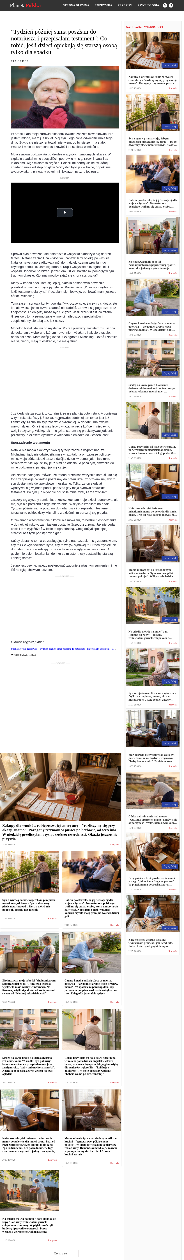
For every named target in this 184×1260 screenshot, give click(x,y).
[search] (171, 5)
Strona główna (76, 5)
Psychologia (148, 5)
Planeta (25, 5)
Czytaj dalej (60, 1253)
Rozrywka (103, 5)
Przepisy (125, 5)
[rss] (165, 5)
